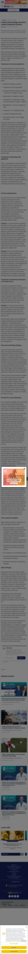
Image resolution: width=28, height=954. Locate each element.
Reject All (14, 947)
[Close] (26, 926)
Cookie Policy (24, 940)
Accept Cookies (14, 951)
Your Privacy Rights (14, 943)
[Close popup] (25, 469)
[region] (14, 939)
